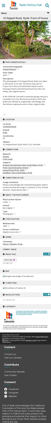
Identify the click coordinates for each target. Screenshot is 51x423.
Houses (6, 156)
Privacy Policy (6, 335)
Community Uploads (14, 371)
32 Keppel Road (9, 126)
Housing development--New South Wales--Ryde (23, 165)
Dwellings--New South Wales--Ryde (17, 172)
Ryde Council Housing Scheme (15, 167)
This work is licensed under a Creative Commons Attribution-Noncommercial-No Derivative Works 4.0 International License (31, 312)
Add (45, 254)
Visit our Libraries (13, 357)
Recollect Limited (31, 340)
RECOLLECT (5, 340)
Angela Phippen (9, 69)
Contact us (10, 354)
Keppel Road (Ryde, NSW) (14, 170)
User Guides (10, 375)
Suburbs (13, 244)
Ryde (5, 132)
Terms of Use (15, 335)
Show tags (8, 260)
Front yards (8, 159)
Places (5, 244)
